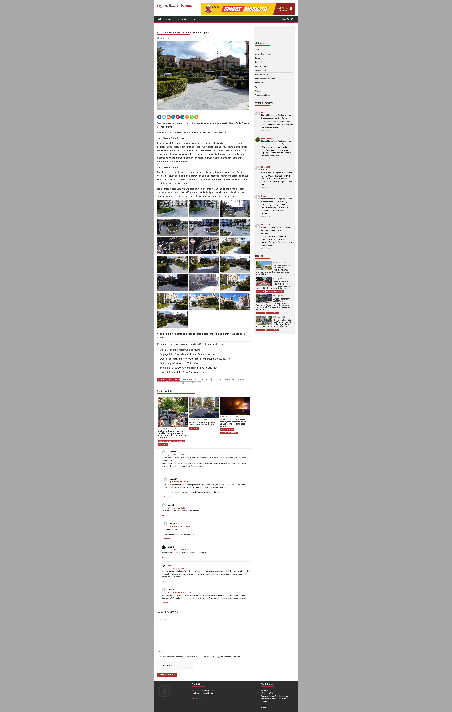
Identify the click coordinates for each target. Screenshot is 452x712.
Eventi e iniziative (261, 66)
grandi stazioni (217, 379)
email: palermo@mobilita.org (203, 693)
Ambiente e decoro (164, 379)
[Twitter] (164, 117)
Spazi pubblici (175, 379)
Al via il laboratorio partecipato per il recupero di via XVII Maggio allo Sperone (276, 230)
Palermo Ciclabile (262, 74)
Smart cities (180, 441)
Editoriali (258, 62)
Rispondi (165, 471)
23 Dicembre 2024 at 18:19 (180, 592)
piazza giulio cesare (175, 383)
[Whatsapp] (192, 117)
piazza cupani (162, 383)
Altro (257, 50)
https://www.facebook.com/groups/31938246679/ (204, 358)
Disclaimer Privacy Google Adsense (274, 696)
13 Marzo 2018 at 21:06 (181, 482)
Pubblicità (181, 19)
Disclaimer (265, 690)
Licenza (264, 702)
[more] (196, 117)
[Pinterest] (178, 117)
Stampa (258, 91)
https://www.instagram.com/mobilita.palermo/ (194, 367)
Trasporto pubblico (262, 95)
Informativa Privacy (268, 693)
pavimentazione (242, 379)
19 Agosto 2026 (280, 279)
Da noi (257, 58)
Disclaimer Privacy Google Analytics (274, 699)
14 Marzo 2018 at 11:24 (181, 526)
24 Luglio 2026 (227, 416)
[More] (196, 117)
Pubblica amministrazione (166, 441)
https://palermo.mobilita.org (186, 350)
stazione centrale (189, 383)
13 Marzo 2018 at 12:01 (179, 455)
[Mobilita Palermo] (159, 19)
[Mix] (187, 117)
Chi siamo (168, 19)
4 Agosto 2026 (164, 428)
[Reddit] (169, 117)
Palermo (186, 5)
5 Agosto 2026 (280, 317)
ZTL (199, 383)
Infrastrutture (260, 70)
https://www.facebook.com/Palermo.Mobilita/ (192, 354)
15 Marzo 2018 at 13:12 (179, 568)
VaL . (170, 565)
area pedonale (187, 379)
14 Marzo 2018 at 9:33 (178, 508)
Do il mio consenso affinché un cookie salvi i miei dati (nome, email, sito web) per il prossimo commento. (199, 657)
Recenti (259, 255)
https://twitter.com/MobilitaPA (183, 363)
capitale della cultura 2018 (202, 379)
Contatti (194, 19)
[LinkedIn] (173, 117)
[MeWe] (182, 117)
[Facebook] (159, 117)
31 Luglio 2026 (195, 419)
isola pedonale (229, 379)
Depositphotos (266, 707)
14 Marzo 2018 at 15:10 (179, 550)
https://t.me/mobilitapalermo (191, 372)
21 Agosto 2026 (280, 262)
